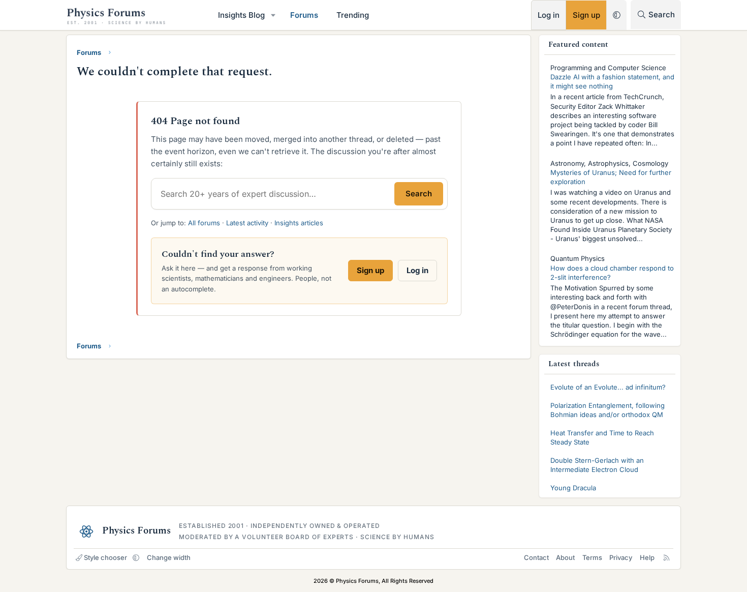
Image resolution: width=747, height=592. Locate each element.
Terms (592, 557)
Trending (352, 15)
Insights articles (298, 223)
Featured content (578, 44)
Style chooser (105, 557)
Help (647, 557)
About (565, 557)
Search (419, 193)
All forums (204, 223)
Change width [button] (169, 557)
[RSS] (666, 557)
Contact (536, 557)
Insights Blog (241, 15)
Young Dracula (573, 488)
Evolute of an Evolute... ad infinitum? (608, 387)
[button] (273, 15)
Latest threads (574, 364)
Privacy (620, 557)
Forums (304, 15)
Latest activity (247, 223)
